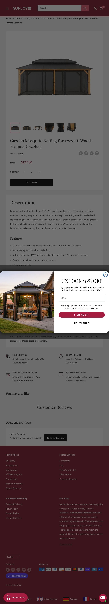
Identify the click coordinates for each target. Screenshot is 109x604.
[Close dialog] (105, 275)
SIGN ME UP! (81, 314)
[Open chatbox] (103, 598)
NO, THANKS (81, 323)
